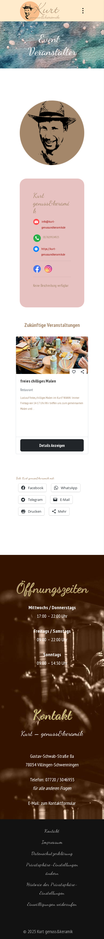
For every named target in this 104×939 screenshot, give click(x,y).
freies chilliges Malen (38, 381)
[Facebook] (37, 269)
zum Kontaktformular (58, 803)
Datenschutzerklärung (52, 853)
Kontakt (52, 831)
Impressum (52, 842)
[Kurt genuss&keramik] (40, 10)
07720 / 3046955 (59, 779)
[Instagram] (48, 269)
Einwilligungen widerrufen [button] (52, 904)
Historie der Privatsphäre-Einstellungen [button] (52, 888)
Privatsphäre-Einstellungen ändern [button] (52, 868)
